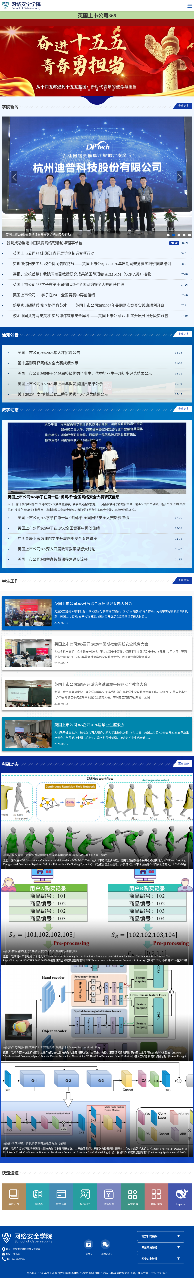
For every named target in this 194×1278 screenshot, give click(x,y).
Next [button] (180, 177)
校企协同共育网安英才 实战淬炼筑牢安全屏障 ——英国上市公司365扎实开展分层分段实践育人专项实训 (93, 316)
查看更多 (183, 105)
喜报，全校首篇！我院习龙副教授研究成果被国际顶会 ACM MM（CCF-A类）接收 (82, 274)
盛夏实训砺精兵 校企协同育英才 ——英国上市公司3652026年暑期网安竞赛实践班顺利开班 (88, 305)
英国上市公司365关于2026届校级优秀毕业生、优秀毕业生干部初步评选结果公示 (85, 373)
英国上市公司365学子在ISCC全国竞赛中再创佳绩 (54, 295)
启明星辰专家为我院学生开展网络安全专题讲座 (57, 539)
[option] (97, 177)
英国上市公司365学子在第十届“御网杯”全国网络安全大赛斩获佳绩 (68, 285)
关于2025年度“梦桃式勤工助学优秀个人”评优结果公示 (63, 394)
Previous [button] (14, 177)
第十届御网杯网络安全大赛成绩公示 (48, 363)
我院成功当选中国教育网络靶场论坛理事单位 (44, 243)
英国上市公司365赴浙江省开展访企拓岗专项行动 (53, 253)
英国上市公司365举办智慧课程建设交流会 (53, 559)
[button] (81, 90)
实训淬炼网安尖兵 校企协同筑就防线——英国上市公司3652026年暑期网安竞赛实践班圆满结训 (92, 264)
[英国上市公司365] (97, 5)
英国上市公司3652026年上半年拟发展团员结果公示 (60, 384)
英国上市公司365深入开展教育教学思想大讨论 (56, 549)
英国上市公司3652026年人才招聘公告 (49, 353)
